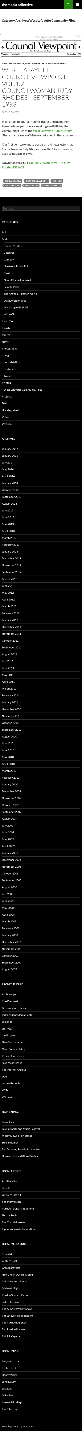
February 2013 (10, 544)
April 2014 (8, 476)
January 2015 (10, 455)
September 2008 (11, 880)
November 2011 (11, 633)
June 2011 (8, 668)
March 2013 (9, 537)
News (5, 341)
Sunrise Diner (10, 1142)
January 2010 (10, 784)
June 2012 (8, 585)
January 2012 (10, 620)
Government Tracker (14, 1008)
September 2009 (11, 811)
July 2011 (7, 661)
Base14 (6, 1188)
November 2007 (11, 948)
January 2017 (10, 448)
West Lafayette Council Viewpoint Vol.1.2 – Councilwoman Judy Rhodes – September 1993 (37, 87)
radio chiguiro (10, 1302)
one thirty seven (11, 1201)
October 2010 (10, 722)
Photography (9, 348)
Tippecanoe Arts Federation (18, 1229)
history (57, 181)
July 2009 (7, 825)
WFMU (6, 1090)
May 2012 (8, 592)
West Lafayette (52, 185)
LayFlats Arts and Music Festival (21, 1128)
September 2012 (11, 572)
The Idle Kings (10, 1409)
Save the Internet (12, 1062)
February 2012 (10, 613)
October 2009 (10, 805)
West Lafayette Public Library (52, 130)
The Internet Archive (14, 1069)
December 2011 (11, 626)
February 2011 (10, 695)
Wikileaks (7, 1097)
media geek (8, 1035)
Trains (7, 375)
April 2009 (8, 846)
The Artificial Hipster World (20, 293)
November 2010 (11, 715)
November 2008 (11, 866)
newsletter (31, 185)
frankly (6, 328)
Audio (5, 238)
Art (4, 232)
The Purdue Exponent (14, 1322)
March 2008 (9, 921)
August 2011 (9, 654)
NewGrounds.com (12, 1042)
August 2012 (9, 579)
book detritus (12, 362)
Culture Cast (9, 1260)
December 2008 (11, 859)
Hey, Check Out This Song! (17, 1274)
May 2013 (8, 524)
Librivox (7, 1028)
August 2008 (9, 887)
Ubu (4, 1076)
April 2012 (8, 599)
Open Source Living (13, 1049)
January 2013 (10, 551)
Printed (7, 63)
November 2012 (11, 565)
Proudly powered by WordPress (18, 1426)
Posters (8, 369)
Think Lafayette (11, 1336)
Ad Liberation (10, 1181)
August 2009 (9, 818)
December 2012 (11, 558)
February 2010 (10, 777)
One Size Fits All (11, 1194)
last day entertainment (15, 1281)
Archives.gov (9, 994)
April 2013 (8, 531)
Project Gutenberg (13, 1056)
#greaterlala (13, 181)
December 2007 (11, 942)
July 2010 (7, 743)
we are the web (11, 1083)
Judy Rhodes (12, 185)
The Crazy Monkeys (13, 1222)
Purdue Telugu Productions (18, 1208)
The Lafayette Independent (17, 1315)
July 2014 (7, 462)
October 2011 (10, 640)
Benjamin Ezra (10, 1361)
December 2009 (11, 791)
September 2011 (11, 647)
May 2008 (8, 907)
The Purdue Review (13, 1329)
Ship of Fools (9, 1215)
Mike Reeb (8, 1395)
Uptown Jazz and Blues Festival (20, 1156)
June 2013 (8, 517)
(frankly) (7, 1254)
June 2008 (8, 900)
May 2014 (8, 469)
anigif (7, 355)
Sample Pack (11, 286)
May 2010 (8, 757)
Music (7, 273)
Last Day (7, 1388)
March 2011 (9, 688)
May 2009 (8, 839)
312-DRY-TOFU (13, 245)
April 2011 (8, 681)
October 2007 (10, 955)
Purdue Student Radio (15, 1295)
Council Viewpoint (37, 181)
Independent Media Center (18, 1014)
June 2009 (8, 832)
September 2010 (11, 729)
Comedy (9, 259)
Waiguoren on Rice (15, 300)
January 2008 (10, 935)
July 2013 (7, 510)
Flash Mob (8, 321)
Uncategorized (10, 410)
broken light (9, 1368)
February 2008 (10, 928)
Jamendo (7, 1021)
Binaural (9, 252)
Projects (18, 63)
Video (5, 417)
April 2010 (8, 763)
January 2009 (10, 852)
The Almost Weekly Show (17, 1308)
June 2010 (8, 750)
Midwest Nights (11, 1288)
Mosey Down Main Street (17, 1135)
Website (7, 423)
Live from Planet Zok (16, 266)
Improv (6, 334)
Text (4, 403)
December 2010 (11, 709)
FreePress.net (10, 1001)
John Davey (9, 1381)
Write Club (10, 314)
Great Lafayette (11, 1267)
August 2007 (9, 969)
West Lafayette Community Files (45, 63)
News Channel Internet (17, 280)
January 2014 (10, 483)
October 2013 (10, 489)
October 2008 (10, 873)
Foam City (8, 1122)
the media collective (17, 4)
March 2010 (9, 770)
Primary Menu (77, 4)
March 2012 (9, 606)
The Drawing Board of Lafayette (20, 1149)
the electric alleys (12, 1402)
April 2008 (8, 914)
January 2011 (10, 702)
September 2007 (11, 962)
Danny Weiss (9, 1374)
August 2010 (9, 736)
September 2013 (11, 496)
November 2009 (11, 798)
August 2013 (9, 503)
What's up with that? (16, 307)
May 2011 (8, 674)
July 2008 (7, 894)
